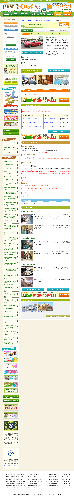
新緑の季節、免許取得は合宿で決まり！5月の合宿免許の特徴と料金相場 (10, 282)
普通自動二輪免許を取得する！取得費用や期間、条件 (10, 248)
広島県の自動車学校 (32, 483)
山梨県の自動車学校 (10, 479)
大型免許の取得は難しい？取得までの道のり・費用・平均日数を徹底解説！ (10, 216)
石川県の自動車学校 (43, 479)
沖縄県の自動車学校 (32, 488)
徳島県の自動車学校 (43, 483)
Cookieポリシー (40, 494)
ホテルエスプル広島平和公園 (33, 118)
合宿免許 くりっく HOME (56, 494)
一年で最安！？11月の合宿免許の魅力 (10, 321)
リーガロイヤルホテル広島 (33, 122)
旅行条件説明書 (21, 494)
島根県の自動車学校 (10, 483)
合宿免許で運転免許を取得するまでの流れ (10, 244)
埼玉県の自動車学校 (43, 476)
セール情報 (34, 34)
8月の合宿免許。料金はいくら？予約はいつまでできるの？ (10, 301)
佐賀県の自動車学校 (32, 485)
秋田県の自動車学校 (43, 474)
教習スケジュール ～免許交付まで (8, 172)
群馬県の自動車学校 (32, 476)
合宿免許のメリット (8, 161)
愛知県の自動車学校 (10, 481)
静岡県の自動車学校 (32, 479)
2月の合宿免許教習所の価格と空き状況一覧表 (10, 338)
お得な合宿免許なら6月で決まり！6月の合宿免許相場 (10, 289)
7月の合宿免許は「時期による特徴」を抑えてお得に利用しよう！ (10, 295)
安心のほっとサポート (9, 176)
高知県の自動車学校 (10, 485)
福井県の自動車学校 (53, 479)
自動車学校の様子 (63, 34)
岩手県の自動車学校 (20, 474)
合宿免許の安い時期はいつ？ (9, 221)
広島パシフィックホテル (33, 126)
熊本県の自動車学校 (53, 485)
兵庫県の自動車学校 (43, 481)
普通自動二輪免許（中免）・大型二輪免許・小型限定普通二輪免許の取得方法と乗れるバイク (10, 228)
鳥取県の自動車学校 (65, 481)
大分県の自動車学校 (65, 485)
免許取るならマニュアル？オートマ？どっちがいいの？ (10, 264)
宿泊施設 (52, 30)
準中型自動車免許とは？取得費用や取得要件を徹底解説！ (10, 198)
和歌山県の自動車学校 (54, 481)
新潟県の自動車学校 (65, 476)
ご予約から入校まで (8, 168)
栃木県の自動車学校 (20, 476)
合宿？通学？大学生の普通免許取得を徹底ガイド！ (10, 253)
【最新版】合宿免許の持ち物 (10, 233)
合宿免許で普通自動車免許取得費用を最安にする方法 (10, 192)
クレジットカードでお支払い (10, 143)
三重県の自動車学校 (20, 481)
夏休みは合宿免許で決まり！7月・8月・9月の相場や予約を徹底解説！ (10, 307)
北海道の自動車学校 (10, 474)
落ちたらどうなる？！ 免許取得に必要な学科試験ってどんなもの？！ (10, 258)
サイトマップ (47, 494)
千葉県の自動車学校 (53, 476)
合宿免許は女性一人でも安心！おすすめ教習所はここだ (10, 270)
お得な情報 (55, 34)
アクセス (39, 30)
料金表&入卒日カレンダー (45, 34)
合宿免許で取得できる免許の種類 (10, 188)
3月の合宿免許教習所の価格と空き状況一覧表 (10, 342)
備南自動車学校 (41, 311)
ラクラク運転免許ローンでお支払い (10, 148)
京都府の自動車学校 (32, 481)
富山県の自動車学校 (65, 479)
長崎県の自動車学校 (43, 485)
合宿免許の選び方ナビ (9, 164)
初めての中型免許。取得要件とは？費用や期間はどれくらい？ (10, 204)
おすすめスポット (64, 30)
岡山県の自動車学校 (20, 483)
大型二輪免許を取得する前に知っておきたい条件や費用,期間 (10, 210)
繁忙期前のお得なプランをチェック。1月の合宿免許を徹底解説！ (10, 333)
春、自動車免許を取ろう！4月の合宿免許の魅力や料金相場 (10, 276)
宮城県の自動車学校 (32, 474)
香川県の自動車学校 (53, 483)
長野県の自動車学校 (20, 479)
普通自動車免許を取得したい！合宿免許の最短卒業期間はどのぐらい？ (10, 239)
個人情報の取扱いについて (30, 494)
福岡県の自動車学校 (20, 485)
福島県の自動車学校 (65, 474)
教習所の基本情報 (27, 30)
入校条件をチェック (8, 179)
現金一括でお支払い (8, 152)
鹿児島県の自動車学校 (21, 488)
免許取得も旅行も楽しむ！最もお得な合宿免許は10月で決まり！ (10, 316)
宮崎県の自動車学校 (10, 488)
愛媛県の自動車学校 (65, 483)
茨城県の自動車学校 (10, 476)
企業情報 (15, 494)
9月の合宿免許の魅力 (9, 311)
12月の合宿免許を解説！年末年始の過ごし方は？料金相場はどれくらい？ (10, 327)
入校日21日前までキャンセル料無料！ (10, 183)
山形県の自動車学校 (53, 474)
